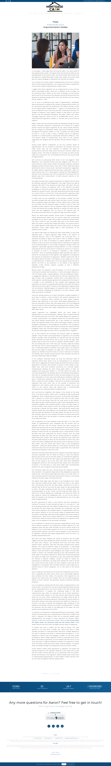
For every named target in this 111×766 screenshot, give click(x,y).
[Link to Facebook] (8, 1)
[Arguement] (55, 50)
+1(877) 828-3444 (48, 738)
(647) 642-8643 (88, 0)
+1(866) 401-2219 (58, 738)
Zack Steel (57, 673)
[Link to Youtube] (10, 1)
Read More (64, 764)
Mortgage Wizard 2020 (55, 754)
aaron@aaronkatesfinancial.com (71, 738)
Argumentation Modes (55, 27)
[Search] (82, 13)
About (53, 752)
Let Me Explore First (71, 764)
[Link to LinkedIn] (6, 1)
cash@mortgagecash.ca (100, 0)
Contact (57, 752)
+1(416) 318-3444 (37, 738)
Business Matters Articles (55, 25)
